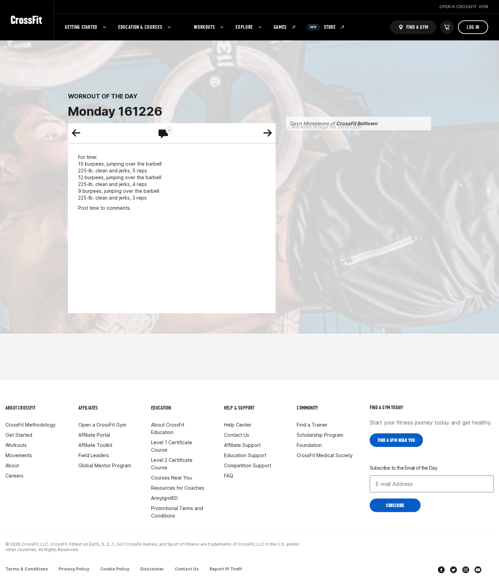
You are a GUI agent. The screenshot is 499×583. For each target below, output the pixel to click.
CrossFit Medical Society (325, 455)
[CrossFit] (27, 20)
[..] (163, 134)
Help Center (238, 425)
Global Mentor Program (104, 465)
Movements (18, 455)
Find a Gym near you (396, 440)
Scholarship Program (320, 435)
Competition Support (247, 465)
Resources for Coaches (177, 488)
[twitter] (453, 570)
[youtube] (478, 570)
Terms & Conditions (26, 569)
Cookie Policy (114, 569)
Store (323, 27)
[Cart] (447, 27)
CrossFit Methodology (30, 425)
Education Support (245, 455)
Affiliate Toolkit (95, 445)
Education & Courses (140, 27)
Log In (473, 27)
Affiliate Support (242, 445)
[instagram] (465, 570)
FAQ (228, 475)
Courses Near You (171, 478)
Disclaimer (152, 569)
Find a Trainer (312, 425)
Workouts (204, 27)
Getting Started (81, 27)
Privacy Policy (74, 569)
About (12, 465)
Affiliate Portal (94, 435)
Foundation (309, 445)
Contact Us (236, 435)
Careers (14, 475)
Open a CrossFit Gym (102, 425)
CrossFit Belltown (356, 123)
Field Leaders (93, 455)
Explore (244, 27)
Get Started (18, 435)
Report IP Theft (225, 569)
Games (280, 27)
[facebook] (441, 570)
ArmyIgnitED (164, 498)
